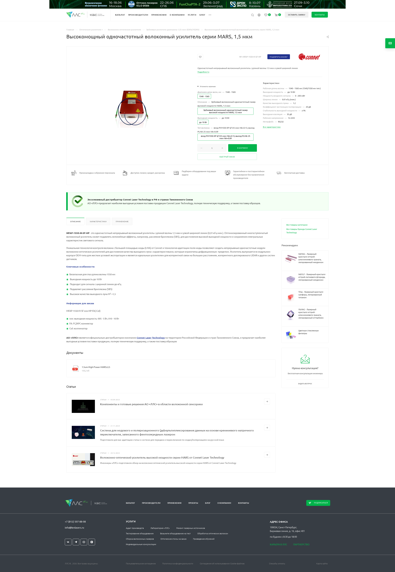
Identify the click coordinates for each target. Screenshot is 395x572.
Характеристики (98, 221)
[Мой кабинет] (259, 15)
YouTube (84, 542)
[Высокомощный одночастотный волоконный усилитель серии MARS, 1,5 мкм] (132, 106)
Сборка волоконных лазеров (140, 538)
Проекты (193, 503)
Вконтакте (68, 542)
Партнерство (301, 544)
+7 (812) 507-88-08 (75, 521)
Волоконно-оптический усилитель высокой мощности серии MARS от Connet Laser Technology (162, 457)
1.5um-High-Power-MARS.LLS (96, 367)
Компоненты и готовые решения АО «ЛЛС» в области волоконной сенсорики (151, 404)
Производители (151, 503)
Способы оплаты (277, 563)
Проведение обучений (203, 538)
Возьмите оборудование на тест (175, 533)
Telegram (76, 542)
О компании (224, 503)
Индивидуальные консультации (141, 544)
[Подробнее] (267, 401)
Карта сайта (322, 563)
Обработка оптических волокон (212, 533)
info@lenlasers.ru (74, 527)
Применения (174, 503)
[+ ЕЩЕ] (211, 14)
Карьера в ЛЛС (278, 544)
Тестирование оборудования (140, 533)
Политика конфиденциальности (177, 563)
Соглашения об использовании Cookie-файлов (222, 563)
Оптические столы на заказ (173, 538)
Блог (207, 503)
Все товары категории (297, 224)
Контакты (243, 503)
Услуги (131, 521)
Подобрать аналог (279, 57)
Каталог (130, 503)
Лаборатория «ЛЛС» (160, 528)
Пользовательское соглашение (141, 563)
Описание (75, 221)
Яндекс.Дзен (91, 542)
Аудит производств (135, 528)
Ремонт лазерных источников (190, 528)
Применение (122, 221)
